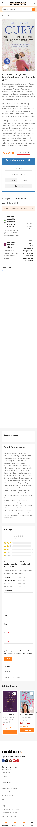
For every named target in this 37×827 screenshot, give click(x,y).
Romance (28, 717)
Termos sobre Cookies (9, 813)
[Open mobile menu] (3, 3)
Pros (5, 615)
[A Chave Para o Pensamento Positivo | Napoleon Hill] (10, 701)
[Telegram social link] (17, 203)
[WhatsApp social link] (15, 203)
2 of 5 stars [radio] (19, 577)
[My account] (34, 3)
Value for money (9, 580)
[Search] (33, 9)
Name (6, 633)
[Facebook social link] (7, 203)
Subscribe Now (18, 186)
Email (6, 642)
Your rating (8, 577)
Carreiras (5, 776)
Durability (7, 583)
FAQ (3, 799)
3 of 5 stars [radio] (21, 577)
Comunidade (6, 773)
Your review (8, 591)
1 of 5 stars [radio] (17, 577)
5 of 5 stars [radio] (24, 577)
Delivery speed (9, 587)
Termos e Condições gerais (11, 809)
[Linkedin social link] (12, 203)
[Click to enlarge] (5, 67)
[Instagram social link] (10, 760)
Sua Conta (5, 785)
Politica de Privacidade (9, 816)
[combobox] (11, 180)
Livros (10, 16)
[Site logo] (18, 3)
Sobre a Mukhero (7, 769)
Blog (3, 806)
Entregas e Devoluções (9, 792)
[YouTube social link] (14, 760)
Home (4, 16)
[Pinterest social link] (17, 760)
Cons (5, 624)
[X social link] (10, 203)
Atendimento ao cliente (9, 788)
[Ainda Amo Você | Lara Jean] (27, 702)
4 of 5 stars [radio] (22, 577)
